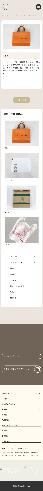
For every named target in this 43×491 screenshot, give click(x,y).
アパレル (5, 431)
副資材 (4, 409)
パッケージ (21, 15)
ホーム (4, 15)
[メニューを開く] (38, 7)
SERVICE (5, 393)
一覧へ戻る (21, 100)
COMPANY (6, 441)
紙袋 (34, 15)
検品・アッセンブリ (9, 425)
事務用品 (5, 436)
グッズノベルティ (8, 404)
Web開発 (5, 420)
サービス (12, 15)
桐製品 (4, 415)
